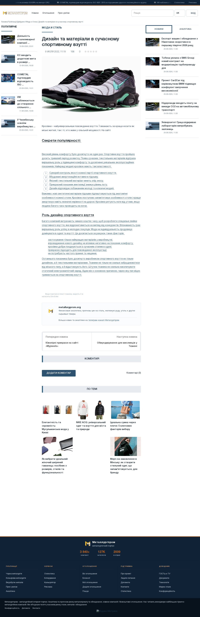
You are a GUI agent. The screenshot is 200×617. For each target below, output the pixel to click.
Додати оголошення (91, 587)
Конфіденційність (167, 591)
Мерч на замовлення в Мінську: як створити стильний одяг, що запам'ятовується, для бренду (123, 466)
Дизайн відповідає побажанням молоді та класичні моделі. (81, 188)
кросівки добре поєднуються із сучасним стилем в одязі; (80, 247)
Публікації (12, 22)
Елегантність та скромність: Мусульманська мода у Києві (55, 427)
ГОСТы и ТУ (164, 574)
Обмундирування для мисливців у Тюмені (117, 344)
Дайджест (21, 22)
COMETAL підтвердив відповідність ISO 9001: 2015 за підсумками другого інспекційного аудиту (96, 2)
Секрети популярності (61, 140)
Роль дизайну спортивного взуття (68, 215)
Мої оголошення (90, 582)
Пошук (85, 591)
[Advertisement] (172, 167)
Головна (4, 22)
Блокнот (86, 578)
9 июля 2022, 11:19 (55, 52)
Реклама (193, 2)
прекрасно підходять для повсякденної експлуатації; (77, 250)
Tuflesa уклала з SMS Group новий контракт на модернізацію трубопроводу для (178, 63)
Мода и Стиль (31, 22)
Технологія (164, 582)
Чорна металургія (14, 574)
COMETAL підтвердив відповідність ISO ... (25, 79)
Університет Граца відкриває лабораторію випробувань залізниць (179, 125)
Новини (35, 13)
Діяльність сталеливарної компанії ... (26, 39)
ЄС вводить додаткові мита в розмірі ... (26, 58)
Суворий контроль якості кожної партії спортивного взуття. (83, 173)
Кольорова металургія (16, 578)
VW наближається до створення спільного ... (25, 102)
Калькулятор (50, 582)
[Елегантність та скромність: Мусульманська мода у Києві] (57, 409)
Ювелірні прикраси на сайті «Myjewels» (62, 344)
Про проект (126, 574)
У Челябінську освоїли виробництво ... (26, 123)
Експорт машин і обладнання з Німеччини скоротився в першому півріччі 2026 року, (180, 42)
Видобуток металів (14, 582)
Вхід (193, 13)
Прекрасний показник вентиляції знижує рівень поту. (78, 185)
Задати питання (128, 578)
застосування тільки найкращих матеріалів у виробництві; (80, 240)
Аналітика (10, 591)
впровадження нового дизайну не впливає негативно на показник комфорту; (90, 243)
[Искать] (170, 13)
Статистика (179, 2)
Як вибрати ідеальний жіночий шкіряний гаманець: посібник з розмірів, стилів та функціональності (55, 466)
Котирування (50, 578)
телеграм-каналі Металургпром (103, 320)
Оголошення (48, 13)
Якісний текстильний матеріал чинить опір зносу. (76, 181)
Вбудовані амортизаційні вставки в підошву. (73, 177)
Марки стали (165, 587)
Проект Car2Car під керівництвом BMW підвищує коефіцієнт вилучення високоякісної (179, 85)
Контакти (125, 587)
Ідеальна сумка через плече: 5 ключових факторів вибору (123, 425)
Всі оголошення (89, 574)
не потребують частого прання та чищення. (72, 253)
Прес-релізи (64, 13)
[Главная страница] (14, 13)
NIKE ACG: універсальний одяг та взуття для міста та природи (91, 425)
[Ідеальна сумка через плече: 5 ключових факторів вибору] (125, 409)
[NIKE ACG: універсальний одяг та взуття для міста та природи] (91, 409)
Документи (164, 578)
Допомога (125, 582)
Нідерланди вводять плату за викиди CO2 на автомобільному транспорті (180, 106)
